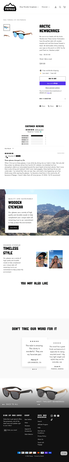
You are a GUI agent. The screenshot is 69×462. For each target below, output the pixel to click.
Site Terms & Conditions (41, 432)
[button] (25, 135)
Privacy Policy (42, 436)
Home (4, 20)
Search (40, 421)
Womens (27, 426)
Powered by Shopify (39, 456)
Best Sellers (28, 419)
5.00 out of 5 (39, 130)
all (15, 20)
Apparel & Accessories (28, 430)
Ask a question (45, 98)
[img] (9, 153)
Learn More (13, 228)
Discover (45, 7)
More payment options (53, 88)
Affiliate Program (43, 424)
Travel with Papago (41, 444)
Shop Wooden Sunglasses (28, 7)
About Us (40, 439)
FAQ (39, 428)
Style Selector (29, 434)
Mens (26, 423)
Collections (10, 20)
